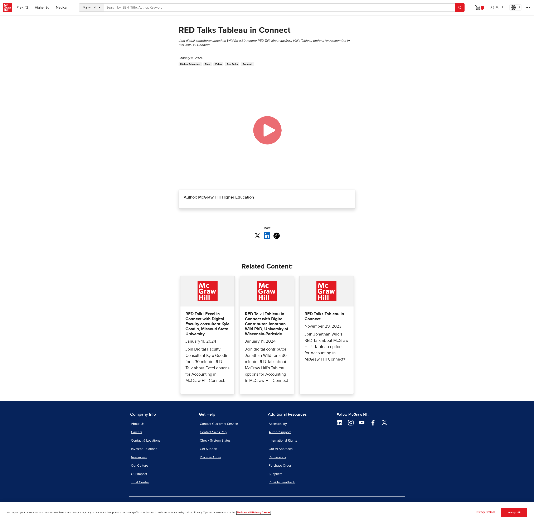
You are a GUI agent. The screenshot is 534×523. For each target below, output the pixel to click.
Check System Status (215, 440)
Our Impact (139, 474)
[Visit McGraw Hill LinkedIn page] (339, 422)
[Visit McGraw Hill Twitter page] (384, 422)
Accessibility (278, 423)
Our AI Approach (281, 449)
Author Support (280, 432)
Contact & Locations (145, 440)
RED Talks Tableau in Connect (324, 316)
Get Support (208, 449)
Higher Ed (42, 7)
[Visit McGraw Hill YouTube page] (362, 422)
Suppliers (275, 474)
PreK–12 (22, 7)
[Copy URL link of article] (276, 236)
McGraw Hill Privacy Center (253, 512)
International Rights (283, 440)
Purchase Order (280, 465)
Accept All (514, 512)
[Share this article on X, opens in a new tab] (257, 235)
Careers (136, 432)
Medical (61, 7)
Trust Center (140, 482)
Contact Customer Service (219, 423)
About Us (137, 423)
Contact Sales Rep (213, 432)
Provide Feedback (282, 482)
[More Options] (528, 7)
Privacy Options (485, 512)
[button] (497, 7)
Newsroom (139, 457)
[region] (267, 512)
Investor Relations (144, 449)
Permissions (277, 457)
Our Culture (139, 465)
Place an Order (210, 457)
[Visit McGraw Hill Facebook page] (373, 422)
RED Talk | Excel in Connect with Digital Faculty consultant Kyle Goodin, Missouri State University (207, 324)
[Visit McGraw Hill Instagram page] (351, 422)
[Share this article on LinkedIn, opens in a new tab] (267, 235)
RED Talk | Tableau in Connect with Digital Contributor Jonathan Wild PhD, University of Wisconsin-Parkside (266, 324)
